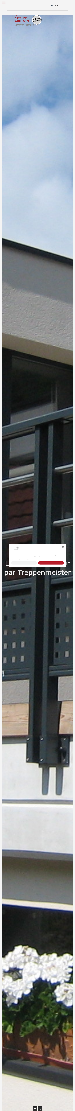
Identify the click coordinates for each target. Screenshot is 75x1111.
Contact (57, 5)
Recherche (51, 5)
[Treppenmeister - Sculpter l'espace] (28, 21)
